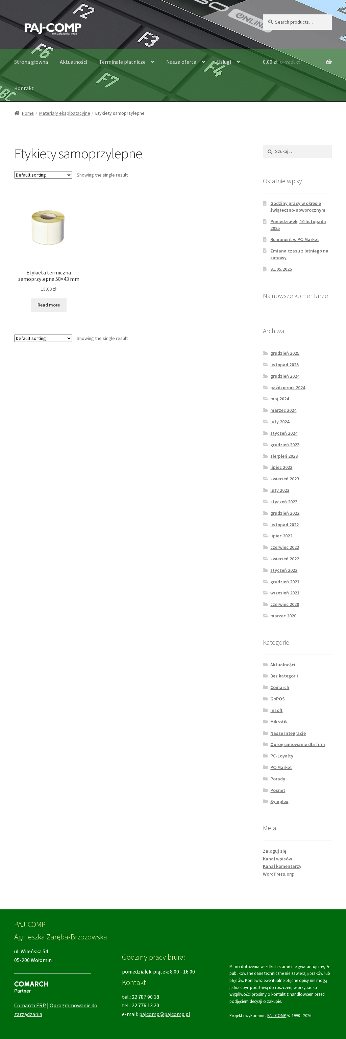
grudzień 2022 (284, 513)
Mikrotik (279, 722)
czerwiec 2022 (284, 547)
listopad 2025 (284, 365)
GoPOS (277, 699)
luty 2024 (279, 422)
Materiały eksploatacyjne (64, 113)
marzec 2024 (283, 410)
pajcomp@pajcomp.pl (164, 1014)
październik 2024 (287, 387)
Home (28, 113)
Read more (49, 305)
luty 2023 (279, 490)
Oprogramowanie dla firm (297, 744)
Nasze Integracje (288, 733)
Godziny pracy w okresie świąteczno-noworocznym (297, 206)
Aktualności (73, 61)
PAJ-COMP (276, 1015)
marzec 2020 (283, 616)
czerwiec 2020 (284, 604)
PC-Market (281, 767)
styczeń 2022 (283, 570)
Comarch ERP (30, 1005)
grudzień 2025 (284, 353)
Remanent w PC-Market (294, 239)
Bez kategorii (284, 676)
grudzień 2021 (284, 582)
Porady (277, 779)
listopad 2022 (284, 525)
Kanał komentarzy (282, 866)
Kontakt (24, 88)
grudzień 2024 (284, 376)
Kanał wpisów (277, 859)
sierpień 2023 (284, 456)
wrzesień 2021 (284, 593)
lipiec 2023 (281, 467)
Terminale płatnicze (122, 61)
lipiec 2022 (281, 536)
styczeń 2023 (283, 502)
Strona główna (31, 61)
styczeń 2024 (283, 433)
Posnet (277, 790)
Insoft (276, 710)
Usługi (224, 61)
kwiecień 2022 (284, 559)
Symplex (279, 801)
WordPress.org (278, 874)
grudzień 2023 (284, 445)
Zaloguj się (274, 851)
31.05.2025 (281, 269)
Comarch (279, 687)
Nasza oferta (181, 61)
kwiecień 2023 (284, 479)
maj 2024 (279, 399)
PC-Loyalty (281, 756)
